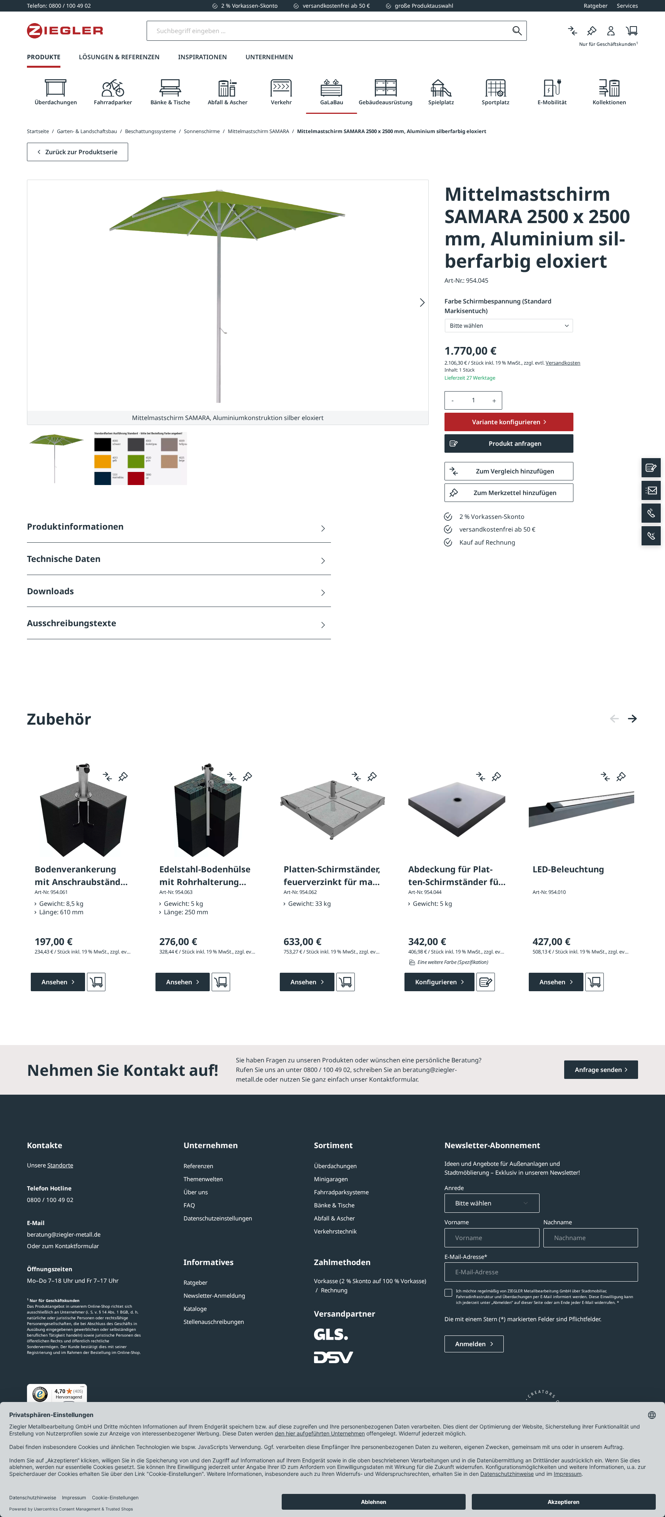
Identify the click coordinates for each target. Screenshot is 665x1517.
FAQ (189, 1205)
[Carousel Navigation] (623, 718)
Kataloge (195, 1308)
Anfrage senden (598, 1069)
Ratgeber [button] (596, 5)
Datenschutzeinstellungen (218, 1218)
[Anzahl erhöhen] (494, 400)
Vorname (456, 1222)
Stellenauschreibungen (214, 1321)
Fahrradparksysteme (341, 1192)
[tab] (55, 92)
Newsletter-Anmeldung (214, 1295)
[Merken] (592, 30)
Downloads (50, 591)
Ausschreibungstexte (71, 622)
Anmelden (471, 1344)
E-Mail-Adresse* (465, 1256)
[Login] (611, 30)
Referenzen (198, 1166)
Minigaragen (331, 1179)
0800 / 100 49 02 (50, 1200)
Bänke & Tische (334, 1205)
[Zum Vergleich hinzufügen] (107, 777)
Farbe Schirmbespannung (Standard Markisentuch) (497, 306)
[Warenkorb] (629, 30)
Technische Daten (63, 558)
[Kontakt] (651, 468)
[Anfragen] (485, 982)
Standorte (60, 1165)
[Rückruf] (651, 536)
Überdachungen (335, 1166)
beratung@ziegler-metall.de (63, 1234)
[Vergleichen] (572, 30)
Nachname (557, 1222)
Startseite (38, 131)
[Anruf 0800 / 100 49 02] (651, 513)
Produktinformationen (75, 526)
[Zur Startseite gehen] (65, 30)
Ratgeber (195, 1282)
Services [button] (627, 5)
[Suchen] (517, 30)
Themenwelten (203, 1179)
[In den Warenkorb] (96, 982)
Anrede (454, 1188)
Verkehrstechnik (335, 1231)
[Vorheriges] (614, 718)
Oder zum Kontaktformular (63, 1246)
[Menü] (82, 1388)
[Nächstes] (422, 302)
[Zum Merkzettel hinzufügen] (123, 777)
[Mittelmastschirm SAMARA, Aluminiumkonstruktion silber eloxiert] (228, 295)
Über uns (196, 1192)
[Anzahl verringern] (452, 400)
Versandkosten (563, 362)
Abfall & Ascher (334, 1218)
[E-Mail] (651, 490)
